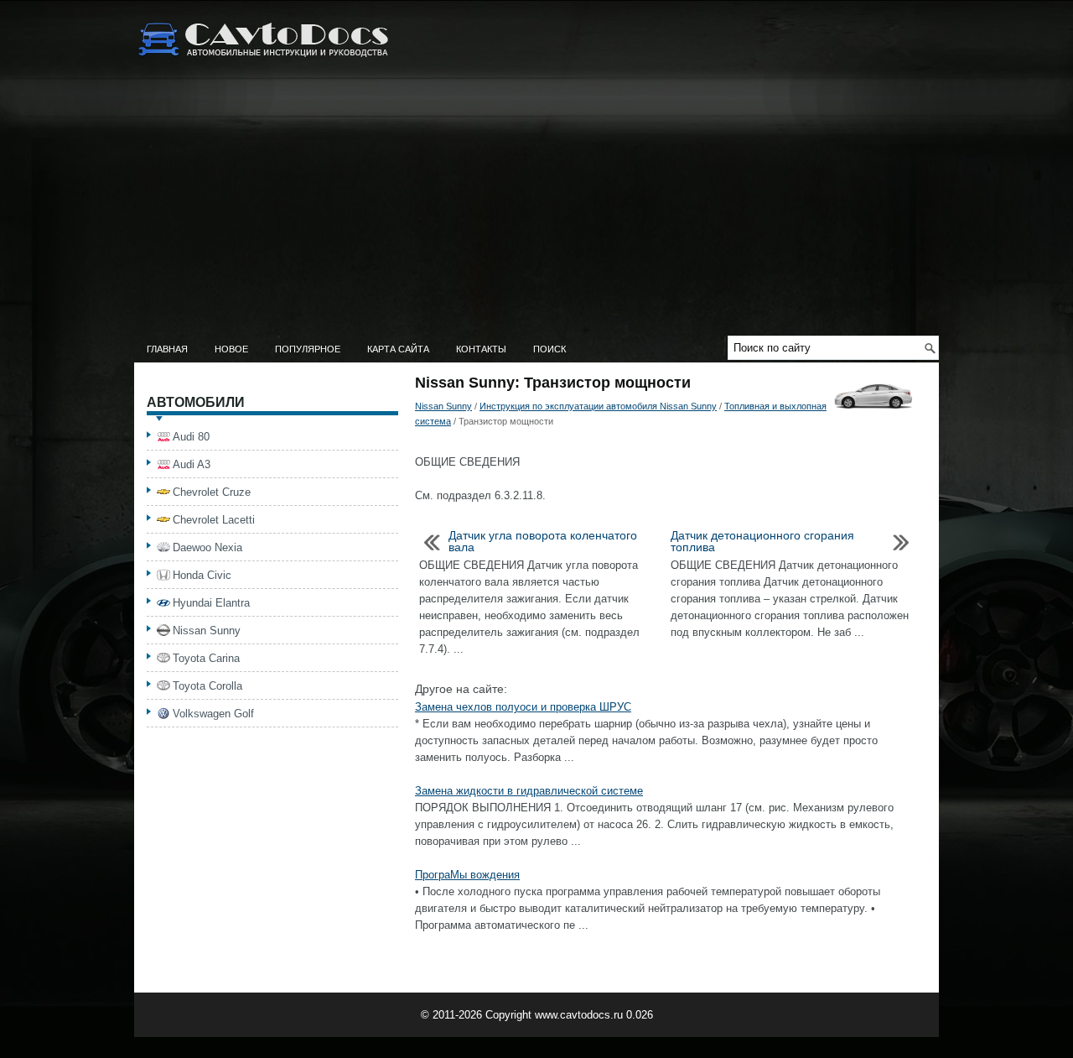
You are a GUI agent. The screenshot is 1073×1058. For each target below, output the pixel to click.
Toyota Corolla (207, 686)
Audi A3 (191, 464)
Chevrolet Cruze (212, 492)
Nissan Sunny (443, 406)
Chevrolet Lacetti (214, 519)
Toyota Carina (206, 658)
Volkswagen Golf (213, 713)
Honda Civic (202, 575)
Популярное (307, 349)
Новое (231, 349)
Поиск (549, 349)
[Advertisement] (536, 209)
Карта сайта (398, 349)
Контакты (481, 349)
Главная (167, 349)
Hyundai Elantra (211, 603)
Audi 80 (191, 436)
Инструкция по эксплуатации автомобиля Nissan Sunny (598, 406)
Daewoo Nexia (207, 547)
